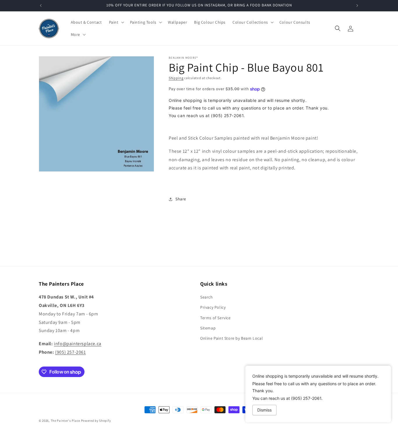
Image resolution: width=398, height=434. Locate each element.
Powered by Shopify (96, 421)
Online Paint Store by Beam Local (231, 338)
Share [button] (180, 199)
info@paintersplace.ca (77, 344)
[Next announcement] (357, 5)
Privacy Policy (213, 307)
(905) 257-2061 (70, 352)
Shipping (176, 78)
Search (206, 297)
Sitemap (208, 328)
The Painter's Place (65, 421)
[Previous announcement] (40, 5)
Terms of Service (215, 317)
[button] (115, 22)
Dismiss (264, 409)
